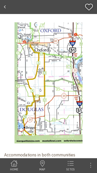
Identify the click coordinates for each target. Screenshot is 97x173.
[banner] (48, 7)
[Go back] (5, 7)
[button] (48, 82)
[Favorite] (90, 7)
